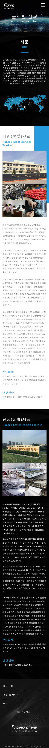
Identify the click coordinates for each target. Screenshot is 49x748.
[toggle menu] (43, 5)
